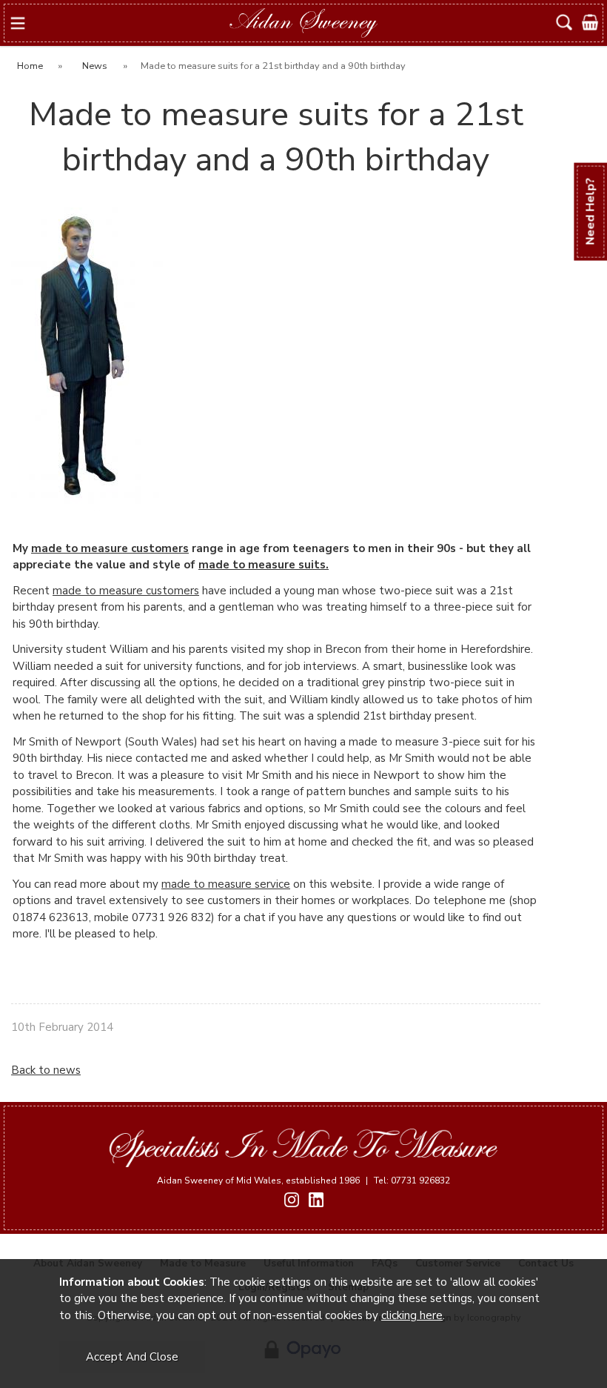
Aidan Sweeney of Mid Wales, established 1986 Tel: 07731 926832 (303, 1180)
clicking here (412, 1315)
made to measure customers (110, 548)
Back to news (46, 1070)
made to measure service (225, 884)
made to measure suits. (263, 564)
